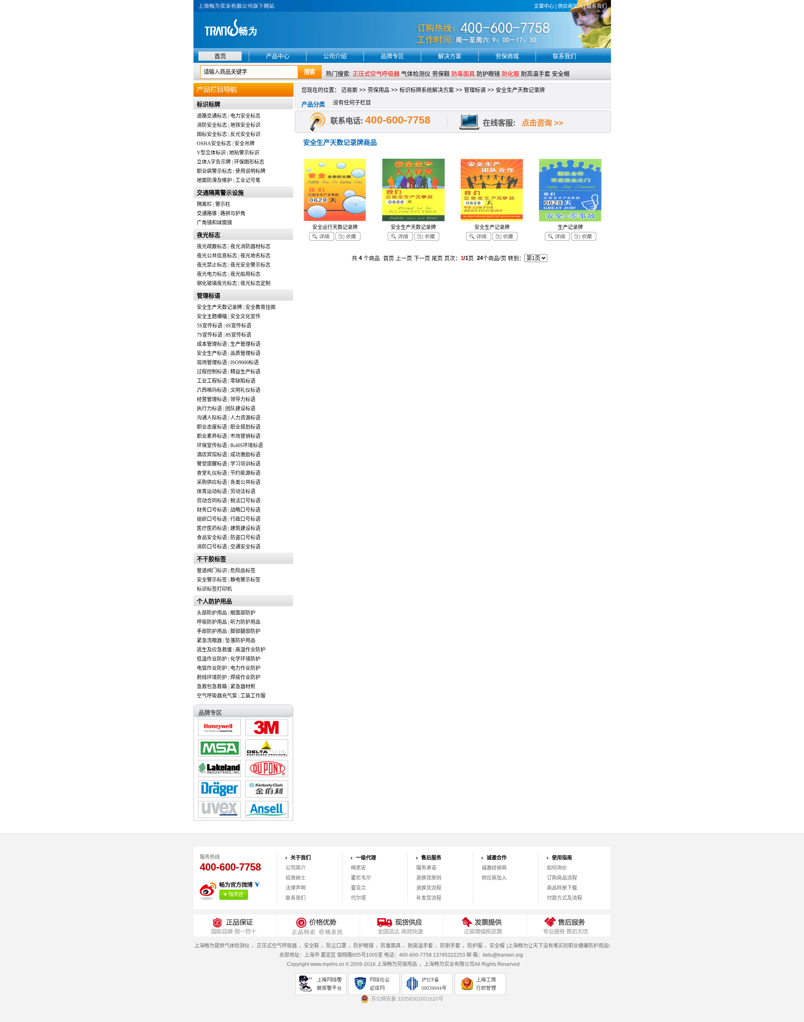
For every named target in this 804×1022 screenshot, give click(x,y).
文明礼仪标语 (245, 390)
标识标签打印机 (214, 589)
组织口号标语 (212, 519)
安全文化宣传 (245, 316)
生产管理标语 (245, 344)
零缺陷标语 (242, 381)
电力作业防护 (245, 668)
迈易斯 (349, 90)
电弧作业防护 (212, 668)
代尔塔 (358, 898)
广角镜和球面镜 (214, 223)
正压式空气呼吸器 (277, 946)
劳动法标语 (242, 491)
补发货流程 (428, 898)
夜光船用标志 (245, 274)
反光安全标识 (245, 134)
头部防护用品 (212, 613)
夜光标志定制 (255, 283)
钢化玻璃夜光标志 (217, 283)
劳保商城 (507, 56)
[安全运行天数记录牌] (335, 220)
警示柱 (222, 204)
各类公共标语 (245, 482)
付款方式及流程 (564, 898)
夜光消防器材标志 (250, 247)
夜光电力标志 (212, 274)
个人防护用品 (214, 601)
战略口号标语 (245, 510)
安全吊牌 (244, 144)
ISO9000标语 (244, 363)
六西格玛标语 (212, 390)
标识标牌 (208, 104)
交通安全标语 (245, 547)
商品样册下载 (562, 888)
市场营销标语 (245, 436)
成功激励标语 (245, 455)
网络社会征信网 (373, 984)
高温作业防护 (250, 650)
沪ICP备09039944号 (427, 984)
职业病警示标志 (214, 171)
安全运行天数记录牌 (335, 227)
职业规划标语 (245, 427)
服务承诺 (426, 868)
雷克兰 (358, 888)
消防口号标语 (212, 547)
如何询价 (557, 868)
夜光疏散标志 (212, 247)
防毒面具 (391, 946)
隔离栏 (204, 204)
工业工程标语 (212, 381)
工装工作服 (252, 696)
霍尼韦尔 (361, 878)
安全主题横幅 (212, 316)
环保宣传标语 (212, 445)
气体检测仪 (415, 73)
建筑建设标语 (245, 528)
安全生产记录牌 (492, 227)
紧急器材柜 (242, 687)
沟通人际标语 (212, 418)
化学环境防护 (245, 659)
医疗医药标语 (212, 528)
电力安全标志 (245, 116)
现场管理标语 (212, 363)
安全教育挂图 (260, 307)
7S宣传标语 (209, 335)
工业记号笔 (247, 180)
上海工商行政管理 (480, 984)
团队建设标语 (240, 409)
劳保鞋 (441, 73)
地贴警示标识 (244, 153)
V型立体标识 (211, 153)
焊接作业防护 (245, 677)
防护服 (474, 946)
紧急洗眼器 (209, 641)
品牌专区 (392, 56)
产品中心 (277, 56)
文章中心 (544, 6)
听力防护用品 (245, 622)
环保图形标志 (249, 162)
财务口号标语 (212, 510)
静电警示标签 (245, 580)
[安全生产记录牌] (492, 220)
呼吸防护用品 (212, 622)
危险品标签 (242, 571)
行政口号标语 (245, 519)
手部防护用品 (212, 631)
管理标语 (208, 296)
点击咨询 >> (542, 123)
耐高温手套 (535, 73)
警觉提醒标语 (212, 464)
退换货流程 (428, 888)
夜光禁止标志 (212, 265)
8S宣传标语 (238, 335)
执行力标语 (209, 409)
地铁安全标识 (245, 125)
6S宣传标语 (238, 326)
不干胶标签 (211, 559)
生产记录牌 (570, 227)
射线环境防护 (212, 677)
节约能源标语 (245, 473)
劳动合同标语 (212, 501)
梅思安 (358, 868)
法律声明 (296, 888)
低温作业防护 (212, 659)
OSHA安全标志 (214, 144)
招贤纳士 (296, 878)
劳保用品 (378, 90)
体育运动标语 (212, 491)
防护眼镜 (488, 73)
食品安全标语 (212, 538)
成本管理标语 (212, 344)
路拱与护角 (232, 213)
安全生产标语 (212, 353)
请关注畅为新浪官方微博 (233, 895)
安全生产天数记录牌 (219, 307)
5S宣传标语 (209, 326)
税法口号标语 (245, 501)
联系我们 (597, 6)
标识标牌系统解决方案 (426, 90)
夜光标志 (208, 235)
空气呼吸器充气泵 (217, 696)
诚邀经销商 (494, 868)
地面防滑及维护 (214, 180)
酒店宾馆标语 (212, 455)
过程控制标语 (212, 372)
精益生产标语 (245, 372)
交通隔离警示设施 (220, 193)
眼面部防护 (242, 613)
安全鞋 (311, 946)
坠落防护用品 (240, 641)
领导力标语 (242, 399)
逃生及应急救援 (214, 650)
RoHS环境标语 (246, 445)
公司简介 (296, 868)
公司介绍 (335, 56)
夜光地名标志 (255, 256)
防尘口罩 (336, 946)
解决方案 (449, 56)
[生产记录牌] (570, 220)
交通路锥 (207, 213)
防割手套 (450, 946)
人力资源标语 (245, 418)
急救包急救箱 (212, 687)
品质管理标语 (245, 353)
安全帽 (561, 73)
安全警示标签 (212, 580)
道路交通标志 (212, 116)
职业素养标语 (212, 436)
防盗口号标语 (245, 538)
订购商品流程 (562, 878)
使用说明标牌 (250, 171)
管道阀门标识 (212, 571)
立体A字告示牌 (214, 162)
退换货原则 (428, 878)
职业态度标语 (212, 427)
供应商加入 (570, 6)
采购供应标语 (212, 482)
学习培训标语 (245, 464)
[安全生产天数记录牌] (413, 220)
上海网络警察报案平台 (320, 984)
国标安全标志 (212, 134)
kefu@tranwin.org (503, 955)
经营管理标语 (212, 399)
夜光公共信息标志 (217, 256)
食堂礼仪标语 (212, 473)
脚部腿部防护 (245, 631)
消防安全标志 (212, 125)
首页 (220, 56)
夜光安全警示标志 (250, 265)
